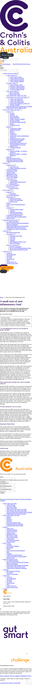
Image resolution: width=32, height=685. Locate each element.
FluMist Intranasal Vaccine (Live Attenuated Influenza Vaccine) (18, 144)
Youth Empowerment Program (18, 182)
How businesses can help (16, 214)
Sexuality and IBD (15, 120)
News (8, 260)
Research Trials (11, 218)
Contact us (9, 253)
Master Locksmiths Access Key (18, 168)
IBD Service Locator (12, 175)
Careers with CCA (11, 262)
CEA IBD (12, 237)
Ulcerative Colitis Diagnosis (17, 88)
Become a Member (7, 55)
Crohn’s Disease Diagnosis (17, 80)
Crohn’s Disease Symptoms (17, 78)
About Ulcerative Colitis (16, 85)
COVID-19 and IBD (15, 147)
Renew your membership (16, 200)
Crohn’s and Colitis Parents (17, 102)
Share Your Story (14, 188)
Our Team (9, 257)
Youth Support (10, 179)
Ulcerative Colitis (11, 83)
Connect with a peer (12, 171)
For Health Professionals (13, 185)
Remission (12, 133)
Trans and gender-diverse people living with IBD (19, 106)
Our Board (9, 256)
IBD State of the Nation (16, 236)
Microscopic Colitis (15, 94)
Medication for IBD (15, 130)
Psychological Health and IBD (18, 122)
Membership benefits (15, 198)
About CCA (6, 251)
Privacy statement (4, 676)
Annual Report (10, 259)
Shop (5, 57)
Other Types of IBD (12, 91)
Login (28, 64)
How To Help (7, 190)
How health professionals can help (19, 249)
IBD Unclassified (14, 92)
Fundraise (9, 192)
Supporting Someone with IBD (15, 160)
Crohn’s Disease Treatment (17, 81)
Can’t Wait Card (14, 166)
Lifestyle (9, 111)
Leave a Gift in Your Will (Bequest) (16, 204)
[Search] (1, 59)
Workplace (9, 149)
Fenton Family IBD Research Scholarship (17, 226)
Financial (9, 157)
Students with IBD (15, 105)
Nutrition (12, 114)
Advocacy (6, 231)
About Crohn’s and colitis (10, 73)
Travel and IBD (14, 116)
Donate (8, 203)
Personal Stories (11, 186)
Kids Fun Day (13, 183)
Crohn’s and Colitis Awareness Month (16, 216)
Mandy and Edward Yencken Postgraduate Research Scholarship (18, 223)
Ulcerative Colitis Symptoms (17, 86)
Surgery (12, 131)
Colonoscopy (13, 134)
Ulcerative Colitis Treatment (17, 89)
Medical (9, 127)
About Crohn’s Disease (16, 77)
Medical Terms (14, 146)
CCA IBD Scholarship (12, 221)
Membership (10, 197)
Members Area (13, 201)
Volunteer (9, 207)
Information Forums (12, 174)
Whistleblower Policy (25, 676)
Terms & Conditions (14, 676)
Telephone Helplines (12, 169)
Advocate (12, 211)
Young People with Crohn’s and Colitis (17, 97)
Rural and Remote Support (13, 158)
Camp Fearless (13, 180)
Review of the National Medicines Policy (20, 248)
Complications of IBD (15, 128)
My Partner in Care (15, 125)
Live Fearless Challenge (13, 195)
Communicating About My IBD (15, 161)
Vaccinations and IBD (15, 141)
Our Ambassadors (11, 254)
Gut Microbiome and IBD (16, 140)
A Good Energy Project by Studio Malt (10, 683)
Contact (5, 589)
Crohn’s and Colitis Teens (16, 100)
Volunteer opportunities (16, 212)
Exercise (12, 113)
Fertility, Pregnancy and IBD (17, 119)
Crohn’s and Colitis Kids (16, 99)
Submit (2, 492)
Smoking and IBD (14, 117)
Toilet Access (10, 165)
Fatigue (12, 123)
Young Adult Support (12, 177)
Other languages (6, 64)
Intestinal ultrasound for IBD (17, 139)
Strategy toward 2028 (12, 263)
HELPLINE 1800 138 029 (20, 64)
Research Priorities (15, 243)
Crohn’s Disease (11, 75)
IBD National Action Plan (13, 232)
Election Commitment (15, 246)
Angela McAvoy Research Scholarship (17, 229)
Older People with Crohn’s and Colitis (16, 95)
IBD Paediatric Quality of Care (18, 242)
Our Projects (10, 234)
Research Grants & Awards (10, 220)
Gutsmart (12, 240)
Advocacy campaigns (12, 245)
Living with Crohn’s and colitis (11, 109)
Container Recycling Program (14, 215)
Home (1, 297)
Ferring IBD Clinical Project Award (16, 227)
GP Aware (12, 239)
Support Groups (11, 172)
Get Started (13, 193)
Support (5, 163)
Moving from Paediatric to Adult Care (20, 103)
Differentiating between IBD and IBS (16, 108)
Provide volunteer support (16, 209)
